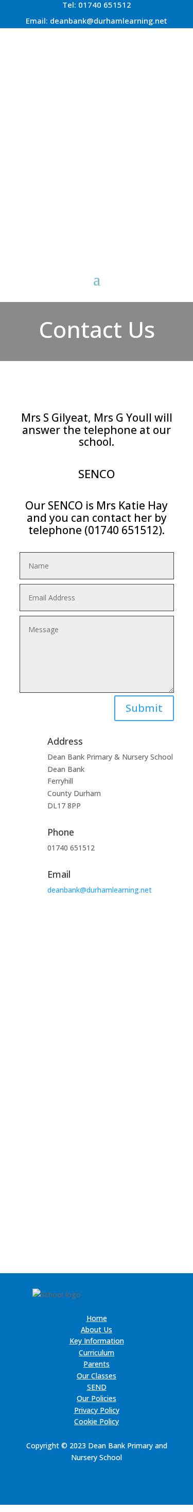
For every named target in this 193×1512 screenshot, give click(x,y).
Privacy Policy (96, 1410)
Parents (96, 1364)
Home (96, 1318)
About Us (96, 1329)
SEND (97, 1387)
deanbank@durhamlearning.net (108, 20)
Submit (144, 708)
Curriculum (96, 1352)
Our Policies (96, 1398)
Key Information (96, 1341)
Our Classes (96, 1376)
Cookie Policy (96, 1421)
